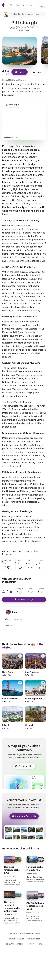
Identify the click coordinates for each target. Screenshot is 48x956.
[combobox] (22, 5)
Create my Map (25, 766)
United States (17, 80)
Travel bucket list (16, 938)
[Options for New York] (20, 656)
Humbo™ (12, 933)
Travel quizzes (33, 938)
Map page (14, 104)
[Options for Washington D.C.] (43, 682)
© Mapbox (8, 137)
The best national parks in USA (12, 869)
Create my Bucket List (26, 816)
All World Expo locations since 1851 (35, 905)
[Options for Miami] (20, 709)
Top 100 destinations (15, 943)
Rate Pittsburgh (25, 599)
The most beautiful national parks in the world (12, 907)
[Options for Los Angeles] (43, 656)
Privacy (31, 943)
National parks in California (34, 868)
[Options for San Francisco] (20, 682)
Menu (42, 7)
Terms (40, 943)
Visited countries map (30, 933)
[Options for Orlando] (43, 709)
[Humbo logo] (3, 5)
